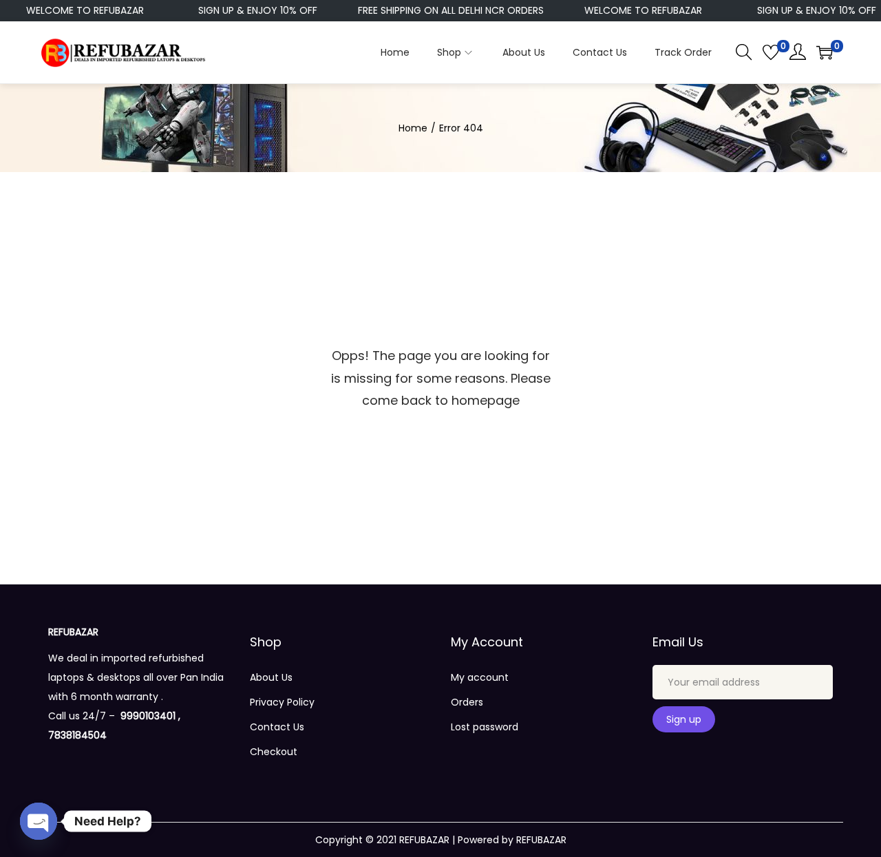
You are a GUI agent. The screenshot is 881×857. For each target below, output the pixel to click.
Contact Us (277, 727)
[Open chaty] (38, 821)
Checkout (273, 752)
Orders (467, 702)
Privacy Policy (282, 702)
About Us (271, 677)
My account (480, 677)
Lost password (484, 727)
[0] (771, 52)
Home (413, 128)
